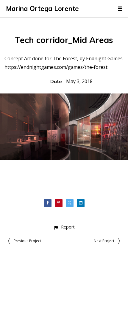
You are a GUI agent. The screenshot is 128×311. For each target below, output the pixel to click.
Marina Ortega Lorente (42, 8)
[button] (64, 227)
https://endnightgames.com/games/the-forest (55, 67)
